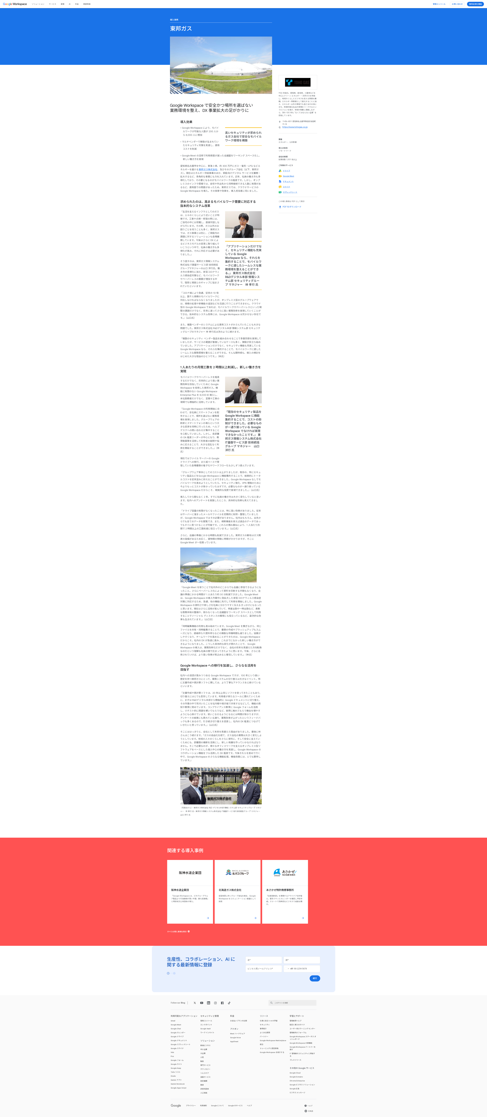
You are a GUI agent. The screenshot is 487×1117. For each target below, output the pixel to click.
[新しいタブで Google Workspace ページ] (15, 4)
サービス (52, 4)
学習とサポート (297, 1016)
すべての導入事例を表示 (177, 932)
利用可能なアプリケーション (184, 1016)
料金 (77, 4)
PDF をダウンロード (292, 207)
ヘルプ (249, 1106)
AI (69, 4)
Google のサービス (235, 1106)
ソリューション (38, 4)
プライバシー (191, 1106)
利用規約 (203, 1106)
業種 (62, 4)
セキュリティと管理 (209, 1016)
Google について (217, 1106)
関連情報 (87, 4)
